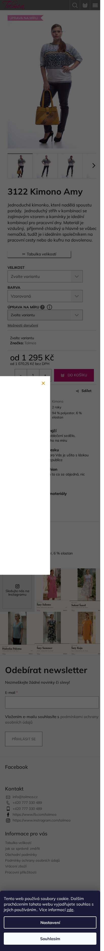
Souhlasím (50, 938)
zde (70, 909)
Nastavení (50, 922)
